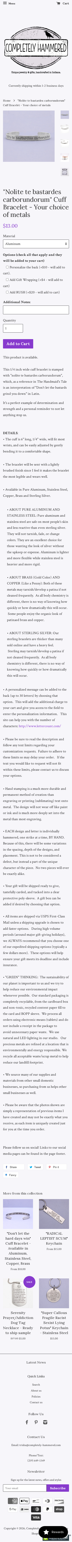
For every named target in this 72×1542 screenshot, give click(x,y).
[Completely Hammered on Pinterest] (36, 1423)
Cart (65, 3)
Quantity (9, 320)
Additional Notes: (17, 302)
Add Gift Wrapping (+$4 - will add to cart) (33, 283)
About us (36, 1391)
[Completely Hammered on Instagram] (45, 1423)
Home (7, 100)
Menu (11, 3)
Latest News (36, 1362)
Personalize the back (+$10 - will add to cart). (34, 270)
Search (36, 1385)
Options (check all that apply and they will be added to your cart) (32, 257)
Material (9, 236)
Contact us (36, 1402)
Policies (36, 1396)
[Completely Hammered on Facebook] (27, 1423)
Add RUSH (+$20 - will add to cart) (35, 292)
